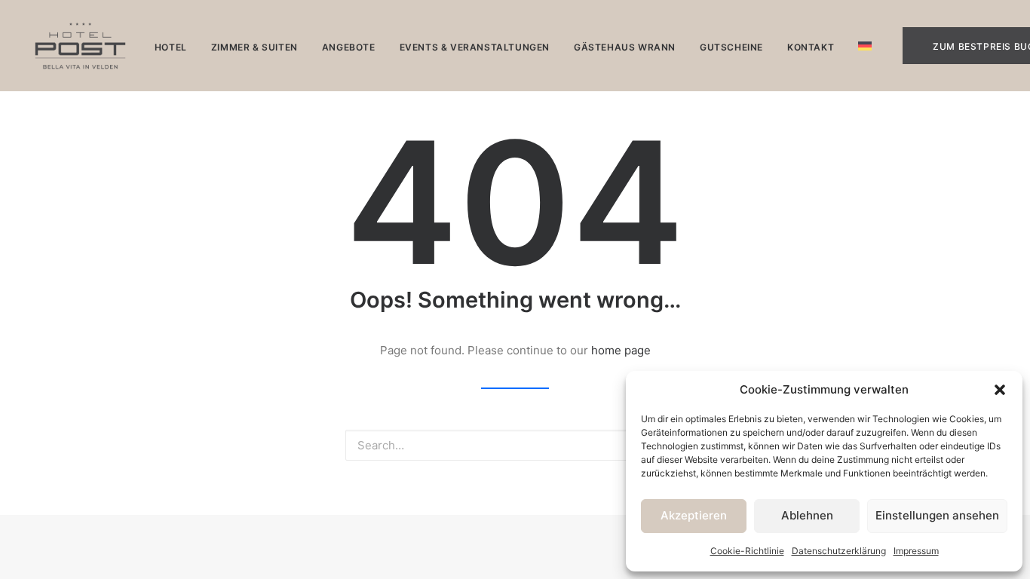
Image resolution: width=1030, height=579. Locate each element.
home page (621, 350)
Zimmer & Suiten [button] (254, 47)
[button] (999, 389)
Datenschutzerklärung (839, 550)
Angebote (349, 47)
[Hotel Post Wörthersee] (80, 46)
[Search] (515, 445)
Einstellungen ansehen (937, 515)
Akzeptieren (694, 515)
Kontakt (810, 47)
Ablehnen (807, 515)
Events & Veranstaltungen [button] (475, 47)
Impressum (916, 550)
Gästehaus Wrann (625, 47)
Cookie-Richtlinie (747, 550)
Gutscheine (731, 47)
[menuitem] (171, 47)
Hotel (171, 47)
